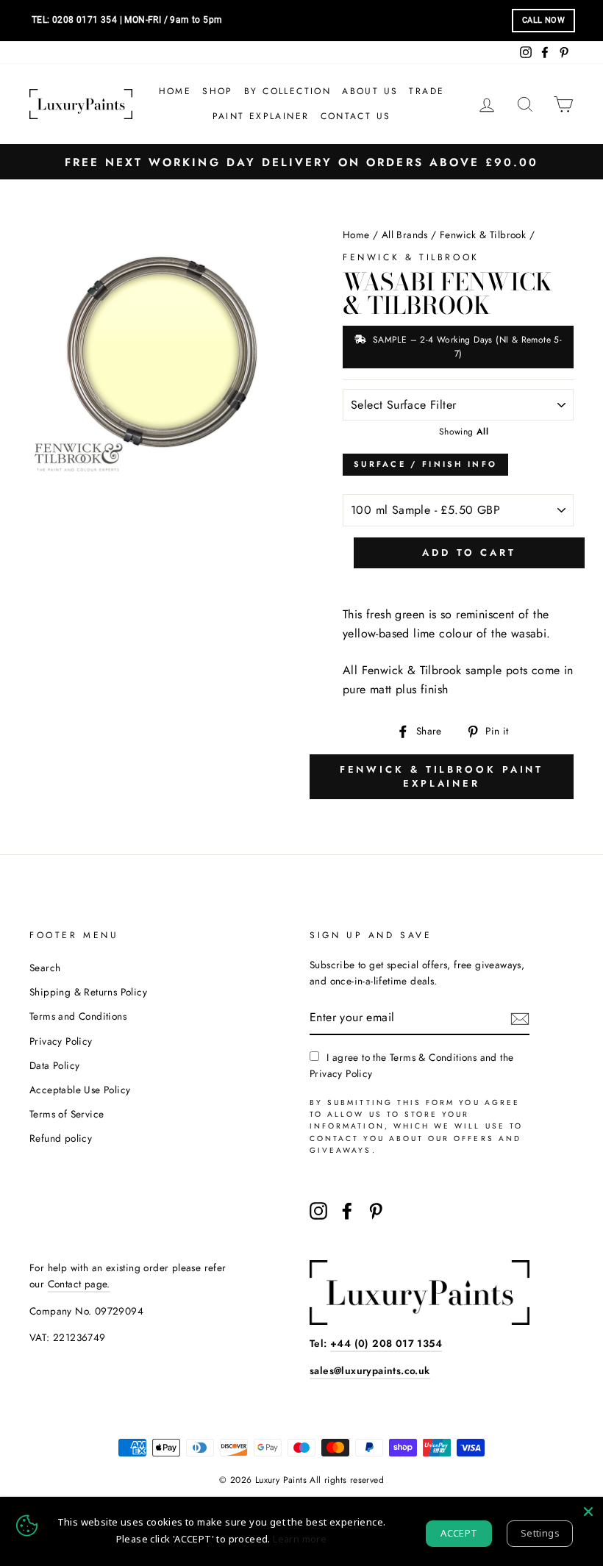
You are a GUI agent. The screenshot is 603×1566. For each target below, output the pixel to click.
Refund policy (60, 1138)
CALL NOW (543, 20)
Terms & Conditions (433, 1057)
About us (370, 91)
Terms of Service (66, 1113)
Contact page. (79, 1283)
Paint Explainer (261, 116)
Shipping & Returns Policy (88, 991)
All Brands (405, 234)
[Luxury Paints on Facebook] (347, 1211)
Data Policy (54, 1065)
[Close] (588, 1511)
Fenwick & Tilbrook (483, 234)
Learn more (300, 1538)
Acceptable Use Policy (79, 1089)
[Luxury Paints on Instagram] (318, 1211)
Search (44, 967)
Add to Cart (469, 552)
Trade (426, 91)
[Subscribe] (519, 1017)
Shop (217, 91)
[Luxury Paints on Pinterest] (376, 1211)
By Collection (287, 91)
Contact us (356, 116)
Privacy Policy (61, 1041)
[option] (301, 162)
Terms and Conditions (77, 1016)
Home (175, 91)
